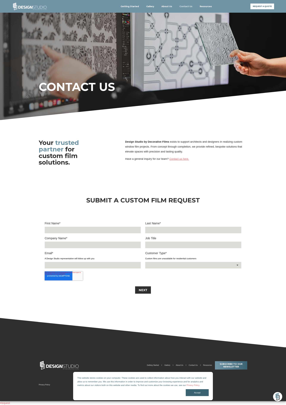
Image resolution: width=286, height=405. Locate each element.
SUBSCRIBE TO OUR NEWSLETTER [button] (231, 365)
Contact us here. (179, 158)
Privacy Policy (192, 385)
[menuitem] (132, 6)
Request (5, 403)
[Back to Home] (30, 6)
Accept (197, 392)
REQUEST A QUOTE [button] (262, 6)
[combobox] (193, 265)
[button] (7, 397)
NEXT (143, 290)
